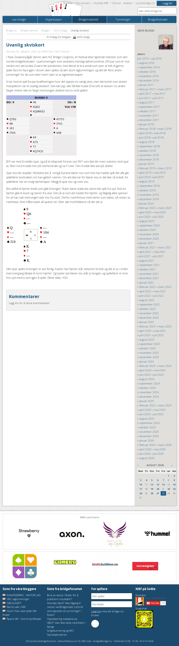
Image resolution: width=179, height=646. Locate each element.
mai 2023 (160, 330)
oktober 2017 (147, 111)
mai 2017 (160, 93)
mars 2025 (164, 405)
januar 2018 (146, 124)
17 (140, 488)
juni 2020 (145, 216)
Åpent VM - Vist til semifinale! (23, 619)
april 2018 (145, 133)
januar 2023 (146, 322)
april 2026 (145, 449)
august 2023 (146, 339)
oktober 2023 (147, 348)
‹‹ (138, 465)
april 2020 (145, 212)
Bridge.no (11, 30)
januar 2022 (146, 282)
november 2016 (149, 76)
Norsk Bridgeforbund (24, 8)
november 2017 (149, 115)
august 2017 (146, 102)
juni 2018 (145, 137)
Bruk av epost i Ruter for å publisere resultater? (62, 597)
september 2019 (149, 185)
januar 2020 (146, 203)
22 (168, 488)
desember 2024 (149, 396)
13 (158, 484)
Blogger (45, 30)
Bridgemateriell (29, 30)
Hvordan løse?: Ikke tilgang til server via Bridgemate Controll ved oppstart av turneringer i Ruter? (65, 609)
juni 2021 (145, 256)
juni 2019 (145, 177)
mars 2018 (164, 128)
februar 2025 (147, 405)
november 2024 (149, 392)
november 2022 (149, 313)
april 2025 (145, 409)
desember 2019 (149, 199)
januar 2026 (146, 440)
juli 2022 (158, 295)
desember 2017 (149, 120)
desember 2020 (149, 238)
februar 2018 (147, 128)
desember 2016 (149, 80)
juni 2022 (145, 295)
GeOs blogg (60, 30)
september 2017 (149, 106)
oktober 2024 (147, 388)
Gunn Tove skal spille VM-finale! (20, 613)
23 (174, 488)
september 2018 (149, 146)
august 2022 (146, 300)
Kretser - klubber (122, 3)
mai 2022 (160, 291)
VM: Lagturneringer (17, 599)
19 (152, 488)
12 (152, 484)
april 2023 (145, 330)
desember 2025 (149, 436)
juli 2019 (158, 177)
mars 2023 (164, 326)
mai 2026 (160, 449)
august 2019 (146, 181)
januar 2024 (146, 361)
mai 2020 (160, 212)
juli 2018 (158, 137)
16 (174, 484)
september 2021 (149, 265)
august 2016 (146, 63)
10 (140, 484)
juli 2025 (158, 414)
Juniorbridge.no (146, 3)
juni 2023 (145, 335)
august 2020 (146, 221)
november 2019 (149, 194)
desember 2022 (149, 317)
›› (172, 465)
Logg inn (167, 3)
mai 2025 (160, 409)
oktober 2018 (147, 150)
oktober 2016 (147, 71)
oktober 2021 (147, 269)
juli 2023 (158, 335)
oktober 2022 (147, 309)
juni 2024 (145, 374)
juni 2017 (145, 98)
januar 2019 (146, 164)
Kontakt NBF (101, 3)
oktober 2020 (147, 230)
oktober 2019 (147, 190)
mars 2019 (164, 168)
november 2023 (149, 352)
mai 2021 (160, 251)
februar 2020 (147, 208)
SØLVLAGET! (13, 603)
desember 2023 (149, 357)
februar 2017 (147, 89)
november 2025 (149, 431)
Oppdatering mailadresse (62, 619)
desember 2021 (149, 278)
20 (158, 488)
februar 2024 (147, 366)
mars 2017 (164, 89)
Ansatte (68, 3)
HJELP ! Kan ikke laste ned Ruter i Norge (66, 624)
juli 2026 (158, 453)
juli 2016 (157, 58)
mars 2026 (164, 445)
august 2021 (146, 260)
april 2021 (145, 251)
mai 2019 (160, 172)
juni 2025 (145, 414)
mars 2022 (164, 287)
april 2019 (145, 172)
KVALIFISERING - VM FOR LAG (23, 595)
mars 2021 (164, 247)
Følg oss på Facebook (95, 624)
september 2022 (149, 304)
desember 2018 (149, 159)
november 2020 (149, 234)
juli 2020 (158, 216)
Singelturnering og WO (60, 630)
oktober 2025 (147, 427)
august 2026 (146, 458)
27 (158, 493)
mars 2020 (164, 208)
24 (140, 493)
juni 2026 (145, 453)
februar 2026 (147, 445)
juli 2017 (158, 98)
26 (152, 493)
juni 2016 (143, 58)
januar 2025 (146, 401)
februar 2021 (147, 247)
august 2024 (146, 379)
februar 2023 (147, 326)
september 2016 (149, 67)
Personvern (83, 3)
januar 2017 (146, 85)
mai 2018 (160, 133)
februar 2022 (147, 287)
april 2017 (145, 93)
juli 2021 (158, 256)
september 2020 (149, 225)
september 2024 (149, 383)
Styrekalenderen (57, 634)
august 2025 (146, 418)
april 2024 (145, 370)
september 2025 (149, 423)
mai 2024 (160, 370)
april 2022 (145, 291)
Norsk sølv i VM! (15, 607)
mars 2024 (164, 366)
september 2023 (149, 344)
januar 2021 (146, 243)
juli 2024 (158, 374)
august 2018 (146, 142)
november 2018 (149, 155)
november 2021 (149, 273)
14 (163, 484)
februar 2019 (147, 168)
